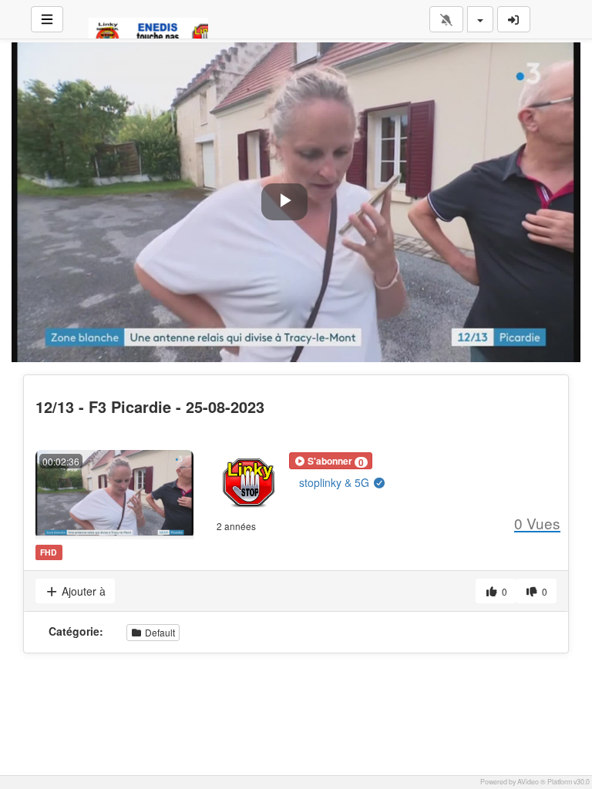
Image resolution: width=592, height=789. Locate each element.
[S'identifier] (514, 19)
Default (159, 632)
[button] (330, 460)
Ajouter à (82, 591)
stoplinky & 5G (335, 482)
